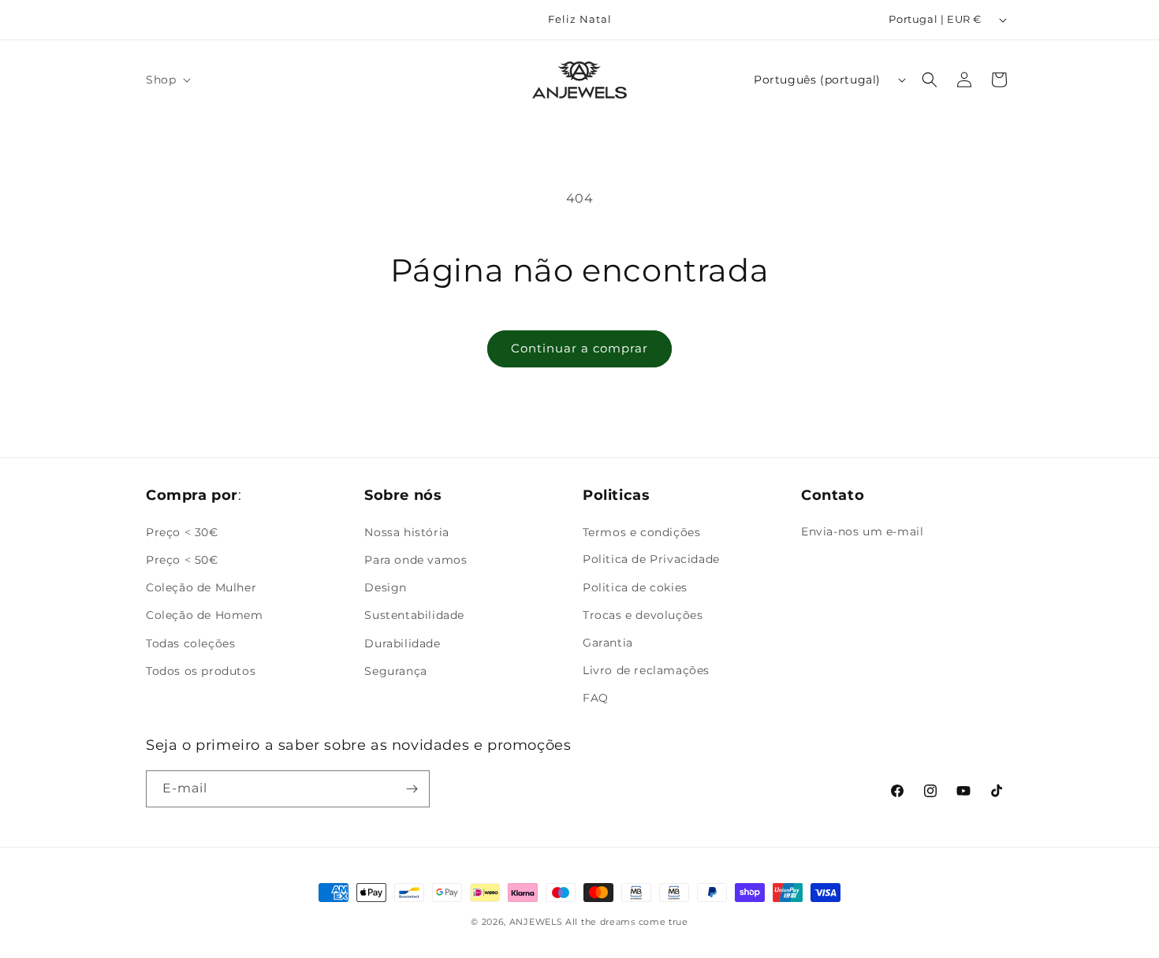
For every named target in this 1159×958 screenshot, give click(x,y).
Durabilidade (402, 643)
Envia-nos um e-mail (862, 531)
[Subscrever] (411, 788)
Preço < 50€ (182, 559)
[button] (166, 79)
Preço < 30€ (182, 531)
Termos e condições (642, 531)
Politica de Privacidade (651, 559)
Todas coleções (190, 643)
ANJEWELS (536, 921)
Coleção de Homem (204, 615)
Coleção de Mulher (201, 587)
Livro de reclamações (646, 670)
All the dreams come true (626, 921)
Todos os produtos (200, 670)
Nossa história (406, 531)
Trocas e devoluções (642, 615)
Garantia (608, 643)
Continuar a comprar (579, 348)
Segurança (395, 670)
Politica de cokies (635, 587)
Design (385, 587)
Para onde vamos (415, 559)
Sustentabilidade (414, 615)
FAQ (596, 698)
